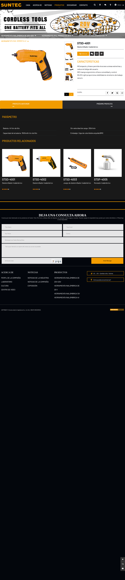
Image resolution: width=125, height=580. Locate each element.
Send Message (107, 261)
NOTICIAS (33, 272)
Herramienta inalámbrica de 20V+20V (17, 35)
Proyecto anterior (21, 104)
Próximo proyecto (104, 104)
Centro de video (8, 289)
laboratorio (6, 282)
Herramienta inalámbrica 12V (92, 35)
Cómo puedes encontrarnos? (102, 280)
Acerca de (37, 5)
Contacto (83, 5)
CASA (28, 5)
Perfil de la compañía (11, 278)
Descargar (72, 5)
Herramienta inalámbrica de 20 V (56, 35)
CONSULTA (84, 54)
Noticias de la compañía (38, 282)
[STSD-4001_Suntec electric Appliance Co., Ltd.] (11, 5)
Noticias (48, 5)
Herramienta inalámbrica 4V (13, 41)
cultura (5, 286)
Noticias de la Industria (38, 278)
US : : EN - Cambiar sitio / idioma (103, 273)
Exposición (32, 286)
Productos (59, 5)
